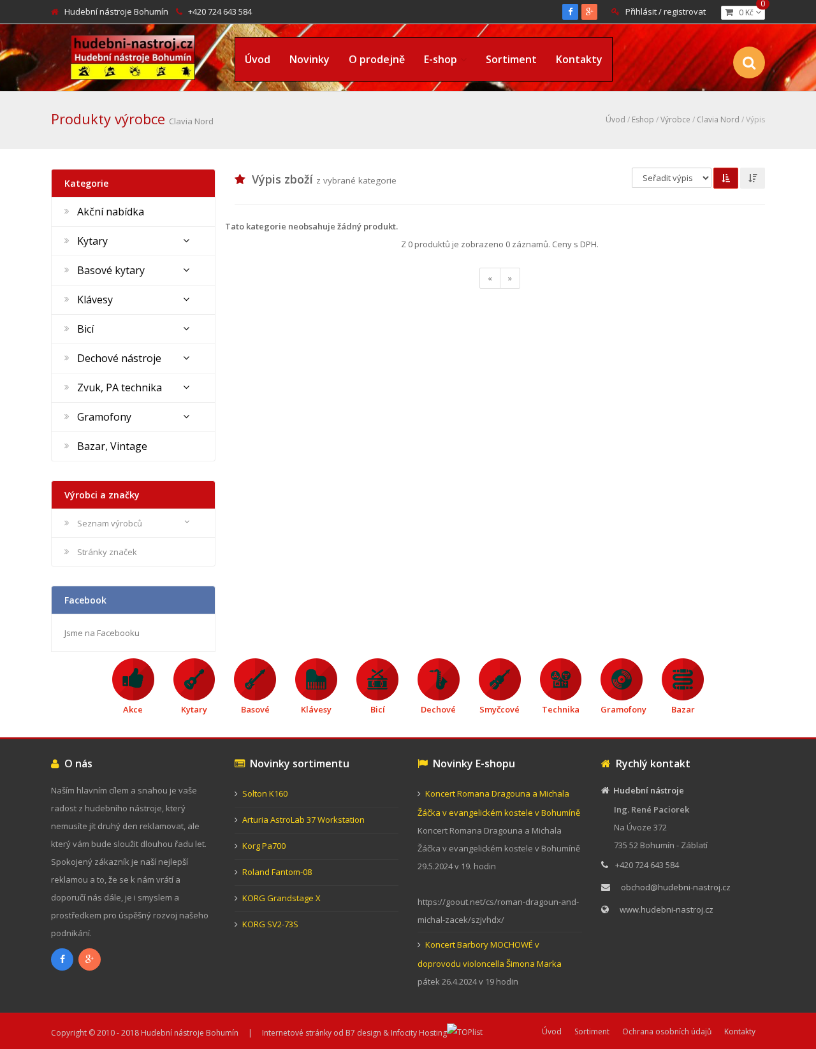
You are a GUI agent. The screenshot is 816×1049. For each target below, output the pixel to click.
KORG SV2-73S (270, 924)
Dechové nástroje (119, 358)
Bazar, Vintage (112, 446)
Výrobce (675, 119)
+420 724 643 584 (220, 11)
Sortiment (511, 59)
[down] (752, 178)
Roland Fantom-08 (277, 872)
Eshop (643, 119)
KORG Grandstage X (281, 898)
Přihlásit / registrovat (665, 11)
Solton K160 (265, 793)
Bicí (85, 329)
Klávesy (95, 300)
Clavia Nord (718, 119)
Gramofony (104, 417)
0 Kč (749, 12)
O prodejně (377, 59)
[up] (725, 178)
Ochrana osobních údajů (666, 1031)
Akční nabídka (110, 212)
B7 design (363, 1032)
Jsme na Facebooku (102, 633)
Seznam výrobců (109, 523)
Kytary (92, 241)
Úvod (257, 59)
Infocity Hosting (419, 1032)
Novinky (309, 59)
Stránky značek (107, 552)
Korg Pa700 (264, 845)
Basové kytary (111, 270)
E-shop (440, 59)
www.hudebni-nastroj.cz (666, 909)
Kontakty (579, 59)
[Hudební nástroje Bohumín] (133, 55)
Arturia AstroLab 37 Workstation (303, 819)
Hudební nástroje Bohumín (116, 11)
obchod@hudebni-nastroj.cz (676, 887)
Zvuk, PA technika (119, 387)
